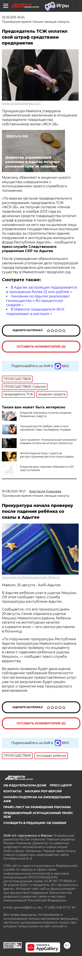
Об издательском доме (24, 785)
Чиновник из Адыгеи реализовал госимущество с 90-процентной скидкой (38, 300)
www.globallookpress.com (21, 103)
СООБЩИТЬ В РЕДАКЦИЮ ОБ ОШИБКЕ (34, 823)
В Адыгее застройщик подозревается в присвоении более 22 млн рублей (41, 289)
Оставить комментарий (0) (41, 346)
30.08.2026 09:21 (14, 491)
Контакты (12, 791)
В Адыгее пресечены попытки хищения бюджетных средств (45, 414)
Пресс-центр (61, 785)
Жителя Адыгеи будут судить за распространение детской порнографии (47, 455)
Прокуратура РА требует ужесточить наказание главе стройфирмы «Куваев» (45, 428)
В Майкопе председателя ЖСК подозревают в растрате (35, 311)
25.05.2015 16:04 (13, 17)
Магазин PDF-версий (43, 791)
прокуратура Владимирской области (31, 577)
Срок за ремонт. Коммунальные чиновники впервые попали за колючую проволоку (48, 441)
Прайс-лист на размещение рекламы (37, 807)
